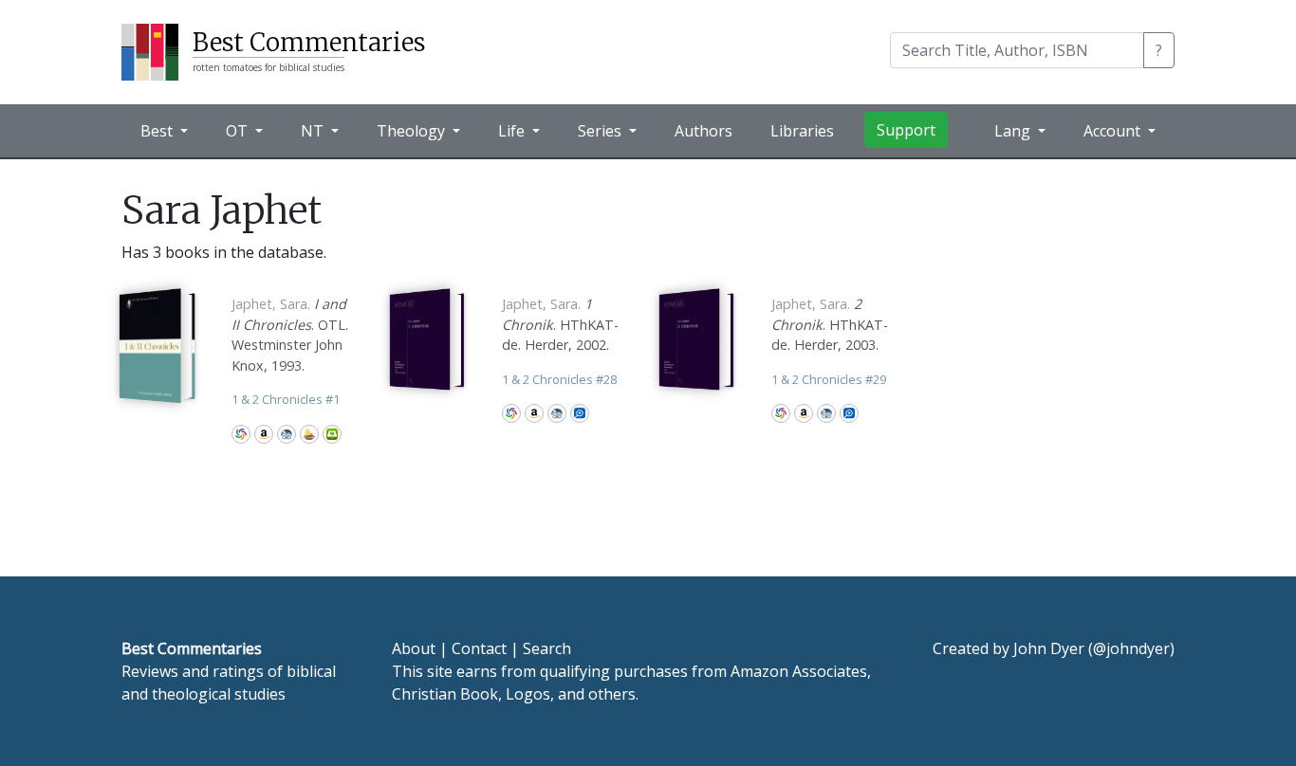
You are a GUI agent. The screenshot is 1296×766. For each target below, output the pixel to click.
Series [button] (601, 130)
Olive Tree (332, 434)
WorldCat (240, 434)
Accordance (309, 434)
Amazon (263, 434)
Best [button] (158, 130)
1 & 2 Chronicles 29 (828, 379)
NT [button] (314, 130)
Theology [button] (413, 130)
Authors (703, 130)
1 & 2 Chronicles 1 (285, 399)
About (413, 648)
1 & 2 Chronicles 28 (559, 379)
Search (547, 648)
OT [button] (238, 130)
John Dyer (1048, 648)
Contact (479, 648)
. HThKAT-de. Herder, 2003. (829, 324)
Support (906, 129)
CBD (286, 434)
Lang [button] (1014, 130)
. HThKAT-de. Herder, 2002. (560, 324)
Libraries (802, 130)
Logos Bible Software (579, 413)
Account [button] (1113, 130)
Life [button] (513, 130)
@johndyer (1131, 648)
